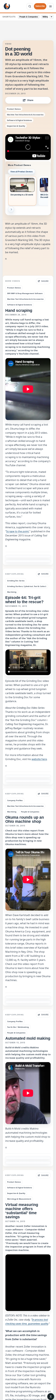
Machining (11, 592)
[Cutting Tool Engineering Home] (6, 6)
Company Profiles (15, 800)
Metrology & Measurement (19, 1199)
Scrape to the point (17, 531)
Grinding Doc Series (15, 580)
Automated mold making (27, 1038)
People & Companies (28, 17)
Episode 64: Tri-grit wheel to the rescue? (24, 599)
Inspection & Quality (16, 126)
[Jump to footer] (50, 1396)
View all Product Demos (21, 172)
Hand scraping (18, 310)
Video (8, 44)
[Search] (30, 6)
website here (39, 759)
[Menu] (50, 6)
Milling (45, 17)
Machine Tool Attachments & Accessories (25, 114)
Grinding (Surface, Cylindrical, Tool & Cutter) (26, 586)
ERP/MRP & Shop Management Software (25, 293)
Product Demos (14, 109)
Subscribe (40, 6)
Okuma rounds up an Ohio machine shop (24, 819)
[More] (51, 17)
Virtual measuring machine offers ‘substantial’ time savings (21, 1210)
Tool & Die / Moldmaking (18, 1027)
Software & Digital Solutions (19, 120)
